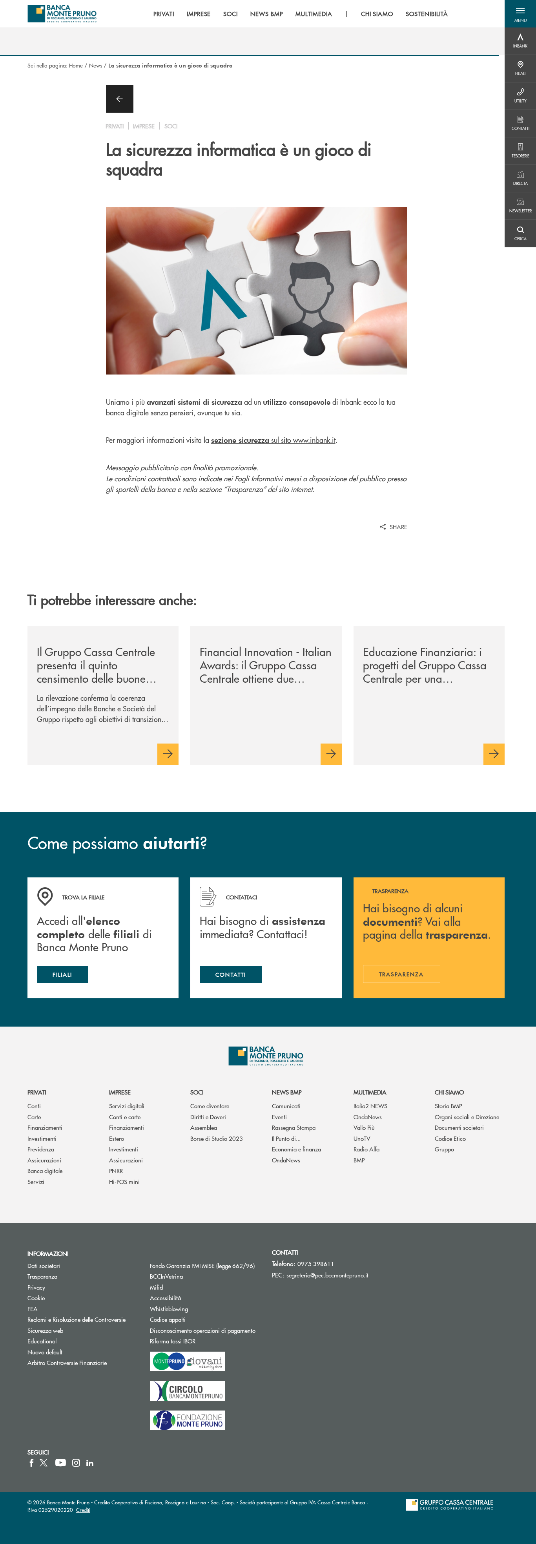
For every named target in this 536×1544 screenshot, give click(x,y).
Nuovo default (44, 1352)
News (95, 65)
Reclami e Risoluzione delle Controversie (76, 1319)
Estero (116, 1138)
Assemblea (203, 1127)
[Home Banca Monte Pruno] (62, 13)
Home (76, 65)
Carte (34, 1117)
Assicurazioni (44, 1160)
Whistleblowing (169, 1309)
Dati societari (43, 1265)
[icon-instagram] (76, 1463)
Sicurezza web (45, 1330)
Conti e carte (124, 1117)
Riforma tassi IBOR (202, 1341)
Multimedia (370, 1092)
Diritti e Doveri (208, 1117)
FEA (32, 1309)
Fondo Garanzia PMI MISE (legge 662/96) (205, 1265)
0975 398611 (315, 1263)
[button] (520, 13)
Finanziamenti (44, 1127)
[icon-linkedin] (90, 1463)
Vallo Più (364, 1127)
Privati (36, 1092)
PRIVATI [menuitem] (163, 13)
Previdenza (40, 1149)
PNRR (116, 1170)
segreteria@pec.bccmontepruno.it (327, 1275)
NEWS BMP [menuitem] (266, 13)
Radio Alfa (366, 1149)
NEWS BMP (286, 1092)
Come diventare (209, 1106)
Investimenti (42, 1138)
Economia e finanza (296, 1149)
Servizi (35, 1181)
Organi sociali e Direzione (467, 1117)
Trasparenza (42, 1276)
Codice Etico (450, 1138)
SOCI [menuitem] (230, 13)
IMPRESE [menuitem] (199, 13)
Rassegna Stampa (293, 1127)
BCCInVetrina (166, 1276)
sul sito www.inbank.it (273, 440)
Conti (34, 1106)
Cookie (36, 1298)
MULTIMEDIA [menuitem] (313, 13)
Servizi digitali (126, 1106)
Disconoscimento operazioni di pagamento (202, 1330)
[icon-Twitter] (44, 1463)
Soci (196, 1092)
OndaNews (286, 1160)
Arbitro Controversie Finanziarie (82, 1362)
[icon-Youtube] (60, 1463)
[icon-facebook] (31, 1463)
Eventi (279, 1117)
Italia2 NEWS (370, 1106)
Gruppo (444, 1149)
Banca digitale (44, 1170)
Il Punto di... (286, 1138)
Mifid (156, 1287)
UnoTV (362, 1138)
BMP (359, 1160)
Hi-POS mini (124, 1181)
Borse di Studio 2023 (216, 1138)
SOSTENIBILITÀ (427, 13)
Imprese (120, 1092)
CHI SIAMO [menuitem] (377, 13)
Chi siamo (449, 1092)
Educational (42, 1341)
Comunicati (286, 1106)
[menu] (300, 13)
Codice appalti (197, 1319)
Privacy (36, 1287)
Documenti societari (459, 1127)
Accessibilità (165, 1298)
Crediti (83, 1509)
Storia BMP (448, 1106)
